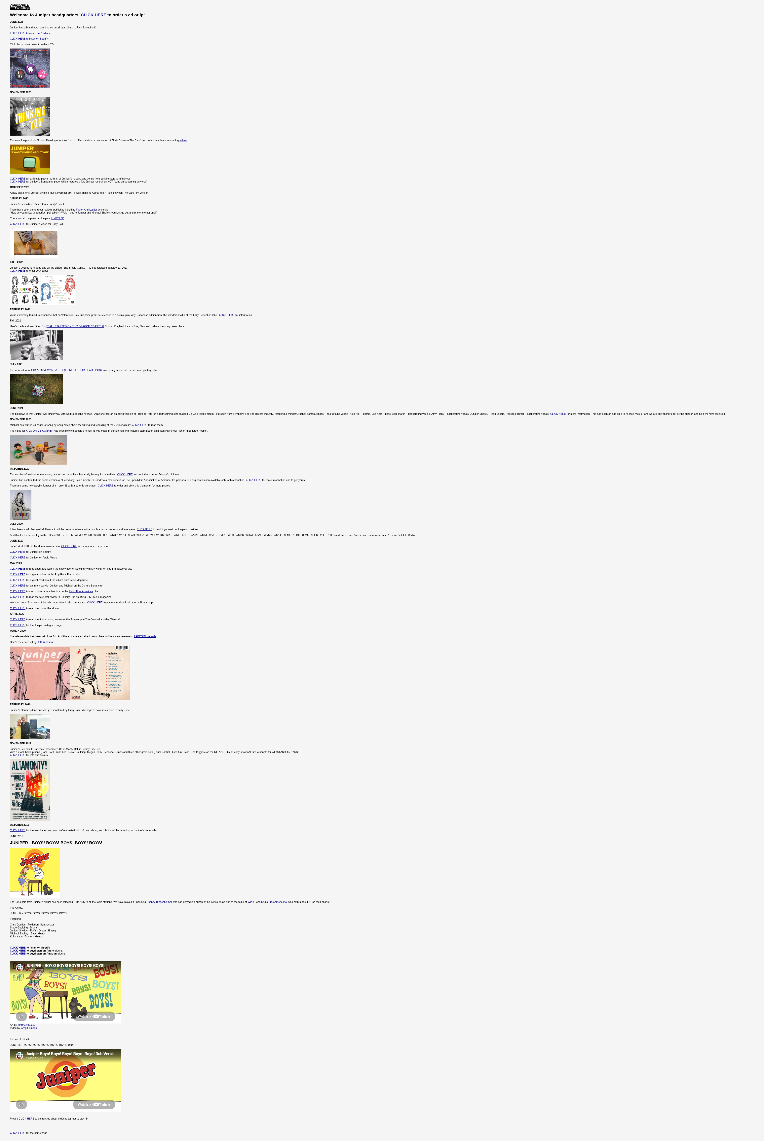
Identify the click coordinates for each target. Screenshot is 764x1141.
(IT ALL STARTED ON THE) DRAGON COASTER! (75, 326)
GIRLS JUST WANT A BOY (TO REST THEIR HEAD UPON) (66, 370)
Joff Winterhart (45, 642)
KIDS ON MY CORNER (39, 430)
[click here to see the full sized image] (100, 698)
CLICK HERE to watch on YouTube (30, 33)
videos (183, 140)
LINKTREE (57, 218)
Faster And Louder (86, 209)
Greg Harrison (29, 1027)
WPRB (251, 901)
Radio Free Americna (81, 591)
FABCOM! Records (145, 636)
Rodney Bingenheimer (159, 901)
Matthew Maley (26, 1025)
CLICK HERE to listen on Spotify (29, 38)
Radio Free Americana (274, 901)
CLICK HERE (93, 15)
